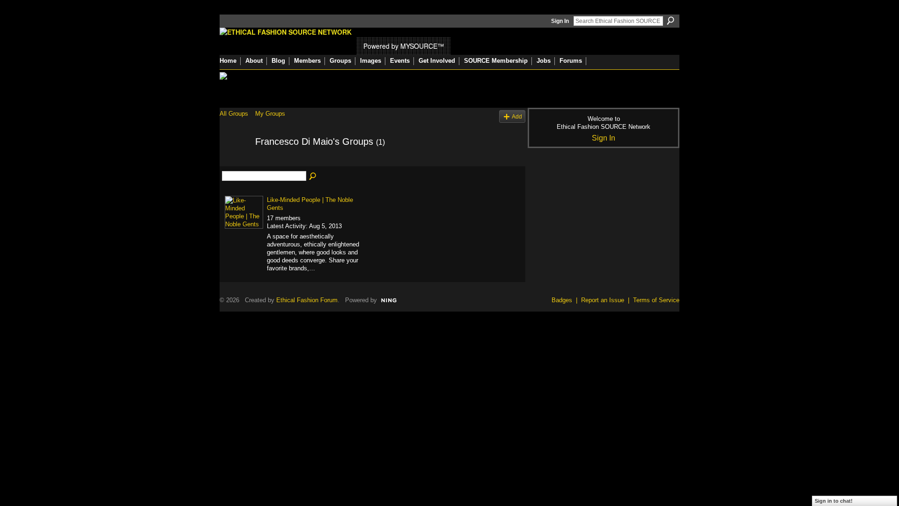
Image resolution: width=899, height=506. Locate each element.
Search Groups (313, 176)
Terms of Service (656, 300)
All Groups (234, 113)
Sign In (560, 21)
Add (517, 116)
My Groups (270, 113)
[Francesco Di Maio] (235, 161)
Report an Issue (602, 300)
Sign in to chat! (834, 501)
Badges (562, 300)
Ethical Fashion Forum (307, 300)
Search (670, 20)
